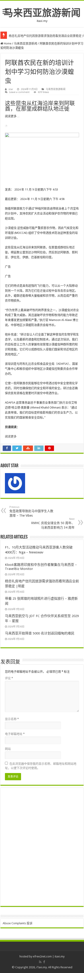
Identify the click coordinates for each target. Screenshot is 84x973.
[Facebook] (44, 962)
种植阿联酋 (42, 208)
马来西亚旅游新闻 (42, 12)
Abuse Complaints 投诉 (17, 923)
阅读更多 (11, 436)
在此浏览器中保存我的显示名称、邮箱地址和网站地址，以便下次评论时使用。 (40, 766)
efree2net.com (42, 956)
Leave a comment (19, 92)
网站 (8, 748)
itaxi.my (60, 956)
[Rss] (40, 962)
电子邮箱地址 (15, 734)
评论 (9, 678)
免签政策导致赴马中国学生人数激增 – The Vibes (31, 511)
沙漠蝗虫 (11, 228)
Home (7, 43)
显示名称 (12, 719)
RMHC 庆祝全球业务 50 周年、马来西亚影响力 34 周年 (53, 523)
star (11, 89)
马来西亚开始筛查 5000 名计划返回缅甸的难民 (39, 633)
